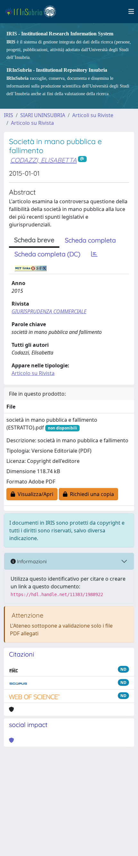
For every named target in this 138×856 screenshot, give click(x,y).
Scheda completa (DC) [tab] (47, 254)
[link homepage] (33, 11)
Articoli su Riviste (92, 115)
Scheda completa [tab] (90, 240)
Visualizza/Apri (34, 494)
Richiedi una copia (90, 494)
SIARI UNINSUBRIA (42, 115)
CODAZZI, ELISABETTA (43, 160)
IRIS (8, 115)
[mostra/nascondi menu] (131, 11)
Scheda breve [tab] (34, 240)
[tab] (94, 254)
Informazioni (31, 561)
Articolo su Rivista (32, 122)
